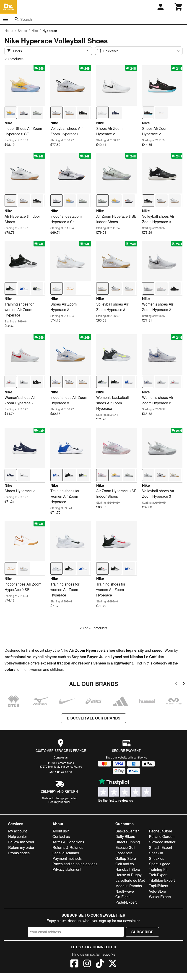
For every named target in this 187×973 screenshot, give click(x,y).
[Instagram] (87, 964)
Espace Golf (125, 847)
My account (17, 831)
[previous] (176, 684)
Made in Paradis (128, 885)
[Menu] (5, 19)
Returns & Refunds (67, 847)
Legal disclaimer (65, 852)
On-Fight (122, 896)
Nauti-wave (124, 891)
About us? (60, 831)
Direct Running (127, 842)
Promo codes (19, 852)
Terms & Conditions (68, 842)
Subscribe (142, 931)
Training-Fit (158, 869)
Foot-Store (123, 852)
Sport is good (159, 863)
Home (9, 30)
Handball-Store (127, 869)
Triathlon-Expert (162, 880)
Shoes (22, 30)
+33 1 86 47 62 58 (60, 772)
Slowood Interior (162, 842)
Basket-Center (127, 831)
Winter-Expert (160, 896)
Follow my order (21, 842)
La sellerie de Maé (130, 880)
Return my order (21, 847)
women (36, 669)
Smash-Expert (160, 847)
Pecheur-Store (160, 831)
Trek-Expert (158, 874)
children (56, 669)
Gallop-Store (125, 858)
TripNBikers (158, 885)
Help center (17, 836)
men (25, 669)
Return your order (59, 802)
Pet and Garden (161, 836)
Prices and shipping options (74, 863)
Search (26, 19)
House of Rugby (128, 874)
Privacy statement (66, 869)
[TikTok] (99, 964)
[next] (183, 684)
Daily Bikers (125, 836)
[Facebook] (74, 964)
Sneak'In (156, 852)
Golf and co (124, 863)
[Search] (16, 19)
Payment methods (67, 858)
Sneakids (156, 858)
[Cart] (178, 6)
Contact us (61, 757)
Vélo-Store (157, 891)
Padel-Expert (126, 902)
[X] (112, 964)
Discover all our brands (93, 718)
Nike (34, 30)
